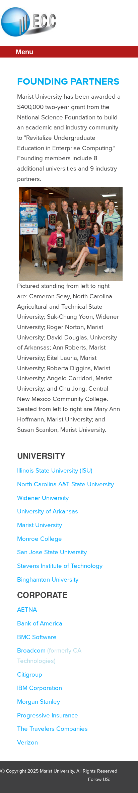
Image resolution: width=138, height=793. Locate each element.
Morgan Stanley (38, 701)
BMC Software (37, 637)
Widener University (43, 498)
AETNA (27, 609)
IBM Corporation (39, 688)
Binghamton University (47, 579)
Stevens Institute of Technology (59, 566)
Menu (24, 52)
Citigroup (29, 674)
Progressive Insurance (47, 715)
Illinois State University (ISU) (54, 470)
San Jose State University (52, 552)
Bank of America (39, 623)
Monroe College (39, 538)
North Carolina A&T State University (65, 484)
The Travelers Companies (52, 728)
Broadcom (31, 650)
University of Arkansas (47, 511)
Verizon (27, 742)
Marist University (39, 525)
